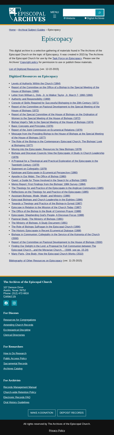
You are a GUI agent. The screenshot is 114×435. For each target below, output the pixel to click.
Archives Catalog (12, 368)
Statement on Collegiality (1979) (29, 168)
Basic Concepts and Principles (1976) (32, 126)
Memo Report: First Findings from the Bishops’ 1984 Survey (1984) (48, 184)
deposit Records (72, 412)
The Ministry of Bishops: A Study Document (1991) (39, 222)
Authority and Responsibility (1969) (30, 99)
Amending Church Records (18, 324)
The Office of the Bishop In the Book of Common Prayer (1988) (46, 211)
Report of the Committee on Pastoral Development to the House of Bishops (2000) (56, 242)
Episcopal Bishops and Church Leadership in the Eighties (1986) (47, 199)
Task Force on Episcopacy (67, 58)
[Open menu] (54, 15)
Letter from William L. (23, 95)
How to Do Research (14, 353)
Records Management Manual (20, 387)
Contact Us (9, 296)
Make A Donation (41, 412)
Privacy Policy (57, 430)
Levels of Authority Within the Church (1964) (36, 83)
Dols (38, 95)
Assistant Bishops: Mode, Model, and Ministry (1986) (40, 195)
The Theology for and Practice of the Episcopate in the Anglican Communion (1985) (57, 188)
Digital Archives (95, 18)
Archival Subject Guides (31, 29)
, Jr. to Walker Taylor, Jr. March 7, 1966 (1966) (67, 95)
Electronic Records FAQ (16, 397)
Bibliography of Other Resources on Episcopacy (35, 260)
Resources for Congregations (19, 319)
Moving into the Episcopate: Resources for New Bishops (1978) (46, 149)
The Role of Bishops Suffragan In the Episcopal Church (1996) (45, 226)
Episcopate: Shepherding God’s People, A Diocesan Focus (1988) (47, 215)
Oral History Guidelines (16, 402)
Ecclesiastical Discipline (16, 330)
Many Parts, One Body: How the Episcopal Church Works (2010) (47, 253)
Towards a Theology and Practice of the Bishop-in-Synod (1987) (46, 203)
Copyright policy (29, 62)
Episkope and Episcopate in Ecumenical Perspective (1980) (44, 172)
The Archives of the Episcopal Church (27, 281)
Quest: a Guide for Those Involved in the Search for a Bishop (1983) (49, 180)
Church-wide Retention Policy (19, 392)
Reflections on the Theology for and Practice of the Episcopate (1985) (50, 192)
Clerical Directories (14, 335)
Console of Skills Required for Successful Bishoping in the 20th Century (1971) (55, 102)
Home (12, 29)
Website (70, 18)
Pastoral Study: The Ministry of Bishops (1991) (37, 219)
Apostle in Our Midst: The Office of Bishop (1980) (38, 176)
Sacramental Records (15, 363)
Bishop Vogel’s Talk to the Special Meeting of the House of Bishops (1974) (52, 122)
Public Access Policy (15, 358)
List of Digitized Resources (24, 69)
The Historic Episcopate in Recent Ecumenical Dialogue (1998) (46, 230)
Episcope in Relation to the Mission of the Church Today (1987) (46, 207)
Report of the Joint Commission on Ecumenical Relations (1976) (47, 129)
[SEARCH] (99, 12)
